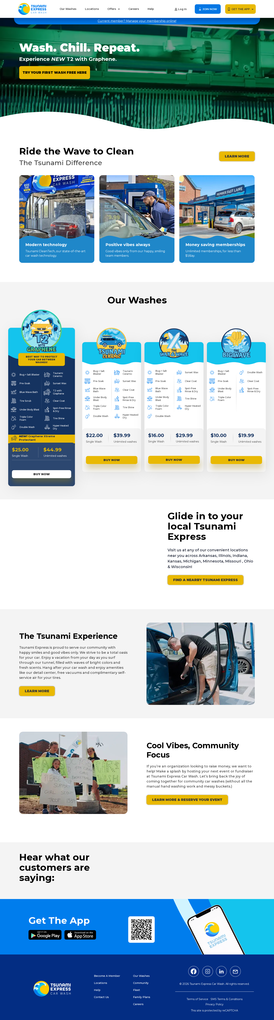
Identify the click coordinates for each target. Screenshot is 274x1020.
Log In (182, 9)
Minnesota (213, 561)
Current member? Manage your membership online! (137, 21)
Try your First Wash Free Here (55, 73)
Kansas (174, 561)
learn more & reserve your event (187, 800)
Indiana (240, 555)
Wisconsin (181, 567)
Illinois (224, 555)
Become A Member (107, 976)
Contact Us (101, 997)
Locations (92, 9)
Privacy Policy (214, 1004)
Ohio (248, 561)
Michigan (192, 561)
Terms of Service (197, 999)
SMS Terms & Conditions (226, 999)
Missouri (233, 561)
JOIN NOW (210, 9)
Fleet (136, 990)
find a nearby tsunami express (205, 580)
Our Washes (68, 9)
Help (151, 9)
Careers (133, 9)
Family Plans (141, 997)
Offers (111, 9)
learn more (37, 691)
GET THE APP (241, 9)
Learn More (237, 156)
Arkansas (208, 555)
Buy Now (41, 474)
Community (141, 983)
